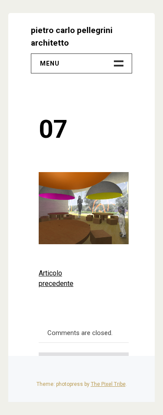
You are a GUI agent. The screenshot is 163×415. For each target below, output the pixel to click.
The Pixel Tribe (108, 384)
